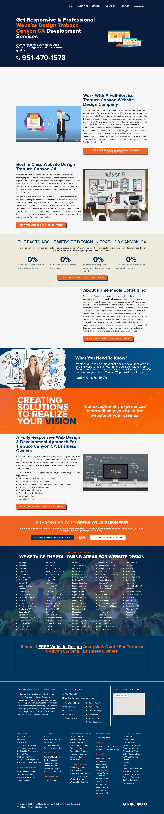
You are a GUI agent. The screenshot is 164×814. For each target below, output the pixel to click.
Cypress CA (23, 626)
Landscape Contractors (132, 768)
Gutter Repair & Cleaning (133, 754)
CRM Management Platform (29, 763)
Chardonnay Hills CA (27, 606)
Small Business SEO (25, 736)
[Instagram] (138, 804)
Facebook (87, 142)
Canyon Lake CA (26, 594)
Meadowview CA (79, 609)
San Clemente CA (106, 618)
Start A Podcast (50, 760)
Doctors (126, 763)
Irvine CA (76, 563)
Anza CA (22, 571)
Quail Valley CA (105, 600)
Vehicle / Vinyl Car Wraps (106, 746)
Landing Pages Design (79, 776)
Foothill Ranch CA (52, 592)
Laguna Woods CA (79, 594)
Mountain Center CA (80, 626)
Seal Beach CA (132, 568)
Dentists (126, 760)
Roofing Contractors (131, 780)
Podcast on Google (52, 769)
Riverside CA (104, 612)
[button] (48, 124)
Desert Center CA (52, 568)
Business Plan (76, 757)
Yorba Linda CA (132, 618)
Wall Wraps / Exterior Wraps (107, 749)
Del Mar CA (50, 563)
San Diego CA (104, 620)
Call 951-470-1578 (91, 378)
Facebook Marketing (26, 771)
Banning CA (24, 574)
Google (144, 139)
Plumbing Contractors (132, 777)
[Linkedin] (134, 804)
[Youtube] (145, 804)
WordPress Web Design (80, 773)
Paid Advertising (50, 742)
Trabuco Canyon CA (134, 594)
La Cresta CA (77, 568)
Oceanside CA (105, 580)
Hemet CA (49, 612)
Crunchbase (105, 331)
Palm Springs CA (106, 589)
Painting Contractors (131, 774)
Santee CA (130, 565)
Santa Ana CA (131, 563)
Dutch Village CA (52, 574)
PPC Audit (48, 736)
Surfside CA (130, 580)
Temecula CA (131, 583)
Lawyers (126, 765)
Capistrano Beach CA (28, 597)
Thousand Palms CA (134, 592)
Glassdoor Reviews (91, 331)
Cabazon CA (24, 589)
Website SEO (22, 742)
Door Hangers (76, 748)
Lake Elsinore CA (79, 597)
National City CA (105, 563)
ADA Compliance (103, 738)
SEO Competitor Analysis (27, 748)
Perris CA (103, 592)
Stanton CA (130, 574)
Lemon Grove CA (79, 603)
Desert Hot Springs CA (54, 571)
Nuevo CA (103, 577)
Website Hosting (77, 779)
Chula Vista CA (25, 609)
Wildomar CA (131, 612)
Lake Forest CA (78, 600)
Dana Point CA (25, 629)
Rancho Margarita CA (108, 603)
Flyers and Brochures (79, 745)
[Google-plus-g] (131, 804)
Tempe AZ (100, 776)
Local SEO (21, 739)
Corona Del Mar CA (27, 618)
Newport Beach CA (107, 565)
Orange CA (103, 583)
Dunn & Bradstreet (129, 331)
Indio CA (48, 629)
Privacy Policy (33, 807)
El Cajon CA (50, 580)
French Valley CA (52, 597)
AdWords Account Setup (54, 739)
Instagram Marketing (26, 777)
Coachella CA (24, 612)
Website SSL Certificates (80, 782)
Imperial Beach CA (53, 623)
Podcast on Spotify (51, 763)
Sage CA (102, 615)
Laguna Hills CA (78, 589)
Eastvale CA (50, 577)
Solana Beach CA (133, 571)
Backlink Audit (23, 754)
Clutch (113, 331)
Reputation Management (27, 760)
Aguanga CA (24, 563)
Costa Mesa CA (25, 623)
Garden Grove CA (52, 603)
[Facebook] (124, 804)
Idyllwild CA (50, 620)
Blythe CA (23, 580)
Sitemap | (44, 807)
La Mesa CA (77, 574)
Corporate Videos (51, 780)
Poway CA (103, 597)
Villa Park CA (131, 600)
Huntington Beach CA (54, 618)
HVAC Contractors (130, 757)
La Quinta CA (77, 580)
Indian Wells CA (51, 626)
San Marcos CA (105, 629)
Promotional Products (79, 751)
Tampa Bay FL (102, 773)
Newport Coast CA (106, 568)
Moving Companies (131, 771)
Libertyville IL (101, 767)
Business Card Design (79, 739)
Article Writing (75, 760)
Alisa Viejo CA (24, 565)
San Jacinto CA (105, 623)
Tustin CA (130, 597)
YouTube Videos (139, 328)
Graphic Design (76, 736)
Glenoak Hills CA (52, 606)
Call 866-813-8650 (140, 6)
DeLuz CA (49, 565)
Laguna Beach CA (79, 586)
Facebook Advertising (53, 748)
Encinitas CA (50, 583)
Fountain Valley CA (53, 594)
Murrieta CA (77, 629)
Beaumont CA (25, 577)
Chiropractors (128, 742)
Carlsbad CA (24, 600)
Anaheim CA (24, 568)
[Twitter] (128, 804)
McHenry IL (101, 761)
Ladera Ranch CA (79, 583)
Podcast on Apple (51, 766)
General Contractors (131, 745)
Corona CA (23, 615)
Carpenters (127, 736)
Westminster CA (132, 606)
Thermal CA (131, 589)
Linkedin (99, 142)
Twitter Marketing (24, 780)
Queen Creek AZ (103, 779)
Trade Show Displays (78, 742)
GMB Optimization (24, 757)
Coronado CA (24, 620)
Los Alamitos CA (79, 606)
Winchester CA (132, 615)
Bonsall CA (23, 583)
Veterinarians (128, 783)
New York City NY (103, 758)
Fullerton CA (50, 600)
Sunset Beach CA (133, 577)
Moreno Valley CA (79, 623)
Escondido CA (51, 586)
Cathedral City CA (26, 603)
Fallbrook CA (50, 589)
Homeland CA (51, 615)
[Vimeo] (141, 804)
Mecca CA (76, 612)
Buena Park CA (25, 586)
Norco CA (103, 571)
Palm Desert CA (105, 586)
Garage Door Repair (131, 751)
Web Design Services (78, 767)
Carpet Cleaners (129, 739)
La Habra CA (77, 571)
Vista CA (129, 603)
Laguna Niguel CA (79, 592)
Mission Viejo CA (79, 620)
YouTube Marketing (25, 774)
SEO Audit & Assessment (27, 751)
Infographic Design (78, 754)
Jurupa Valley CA (79, 565)
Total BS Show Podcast (53, 757)
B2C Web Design (77, 770)
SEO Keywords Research (27, 745)
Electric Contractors (131, 748)
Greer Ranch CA (52, 609)
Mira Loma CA (78, 618)
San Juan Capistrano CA (109, 626)
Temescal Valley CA (134, 586)
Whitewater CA (132, 609)
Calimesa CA (24, 592)
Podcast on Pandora (52, 771)
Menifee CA (77, 615)
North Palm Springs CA (108, 574)
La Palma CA (77, 577)
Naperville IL (101, 764)
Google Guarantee (51, 745)
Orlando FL (101, 770)
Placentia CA (104, 594)
